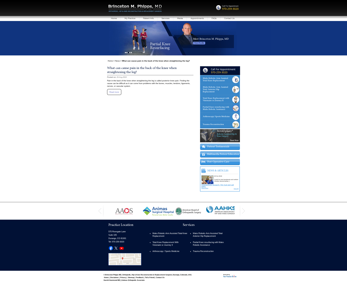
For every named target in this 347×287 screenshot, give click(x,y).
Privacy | (123, 277)
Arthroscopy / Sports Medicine (165, 251)
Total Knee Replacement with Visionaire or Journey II (216, 99)
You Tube (121, 247)
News (117, 61)
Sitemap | (131, 277)
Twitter (116, 247)
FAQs (214, 18)
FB (111, 247)
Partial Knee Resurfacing (160, 46)
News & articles (217, 171)
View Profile (199, 43)
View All (236, 188)
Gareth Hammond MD (112, 280)
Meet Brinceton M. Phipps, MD (211, 39)
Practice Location (120, 225)
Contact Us (229, 18)
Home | (106, 277)
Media (180, 18)
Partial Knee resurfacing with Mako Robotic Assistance (216, 108)
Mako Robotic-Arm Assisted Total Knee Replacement (215, 79)
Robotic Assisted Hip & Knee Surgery (227, 135)
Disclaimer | (114, 277)
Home (114, 18)
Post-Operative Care (218, 162)
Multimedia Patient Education (223, 154)
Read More (234, 140)
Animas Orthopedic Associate (133, 280)
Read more (114, 92)
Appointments (197, 18)
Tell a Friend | (150, 277)
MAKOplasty (224, 131)
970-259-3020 (230, 8)
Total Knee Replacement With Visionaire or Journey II (165, 243)
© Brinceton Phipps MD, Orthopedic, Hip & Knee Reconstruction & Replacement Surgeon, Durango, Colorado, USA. (148, 275)
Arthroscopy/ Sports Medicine (216, 116)
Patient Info (148, 18)
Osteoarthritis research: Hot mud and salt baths (217, 185)
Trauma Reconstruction (213, 124)
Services (165, 18)
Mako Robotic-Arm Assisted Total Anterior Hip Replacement (215, 89)
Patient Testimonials (218, 146)
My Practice (130, 18)
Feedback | (140, 277)
